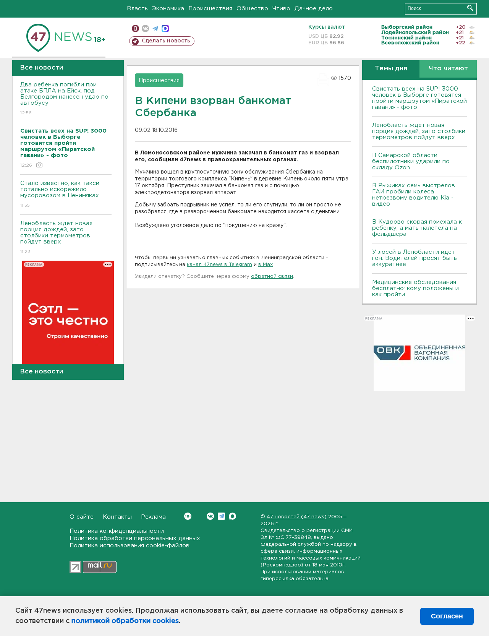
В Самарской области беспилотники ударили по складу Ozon (411, 161)
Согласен (447, 616)
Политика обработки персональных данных (135, 538)
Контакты (117, 516)
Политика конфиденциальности (117, 531)
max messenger (165, 28)
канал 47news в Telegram (219, 265)
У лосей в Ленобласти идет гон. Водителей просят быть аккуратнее (414, 258)
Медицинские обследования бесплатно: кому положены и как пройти (415, 288)
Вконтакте (210, 516)
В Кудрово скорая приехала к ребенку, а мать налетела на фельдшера (417, 228)
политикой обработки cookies (125, 621)
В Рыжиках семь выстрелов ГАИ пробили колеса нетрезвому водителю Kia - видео (413, 194)
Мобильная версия (135, 28)
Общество (252, 8)
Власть (137, 8)
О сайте (82, 516)
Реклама (153, 516)
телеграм (155, 28)
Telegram (221, 516)
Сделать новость (166, 41)
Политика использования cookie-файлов (129, 545)
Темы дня (391, 68)
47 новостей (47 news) (297, 517)
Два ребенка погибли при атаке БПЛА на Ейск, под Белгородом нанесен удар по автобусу (64, 98)
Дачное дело (314, 8)
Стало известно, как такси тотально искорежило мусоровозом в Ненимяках (59, 194)
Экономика (168, 8)
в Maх (265, 265)
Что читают (448, 68)
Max (232, 516)
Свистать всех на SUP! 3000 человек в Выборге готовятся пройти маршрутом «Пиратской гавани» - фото (419, 98)
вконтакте (145, 28)
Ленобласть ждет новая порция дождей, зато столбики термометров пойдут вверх (56, 237)
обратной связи (272, 276)
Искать (470, 8)
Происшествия (210, 8)
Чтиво (281, 8)
